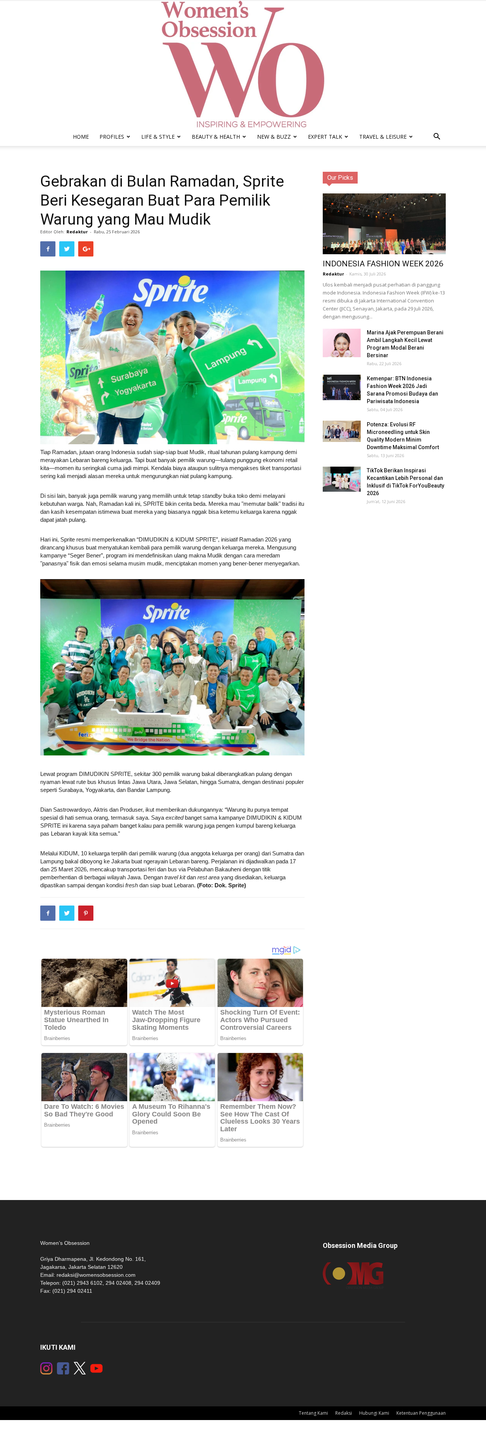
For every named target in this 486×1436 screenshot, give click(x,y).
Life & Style (158, 136)
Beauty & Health (216, 136)
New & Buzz (274, 136)
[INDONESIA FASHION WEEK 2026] (384, 228)
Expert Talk (325, 136)
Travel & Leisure (383, 136)
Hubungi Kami (374, 1413)
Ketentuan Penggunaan (421, 1413)
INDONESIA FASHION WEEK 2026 (383, 263)
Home (81, 136)
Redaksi (343, 1413)
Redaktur (77, 231)
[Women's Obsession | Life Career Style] (243, 64)
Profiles (111, 136)
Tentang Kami (313, 1413)
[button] (437, 137)
